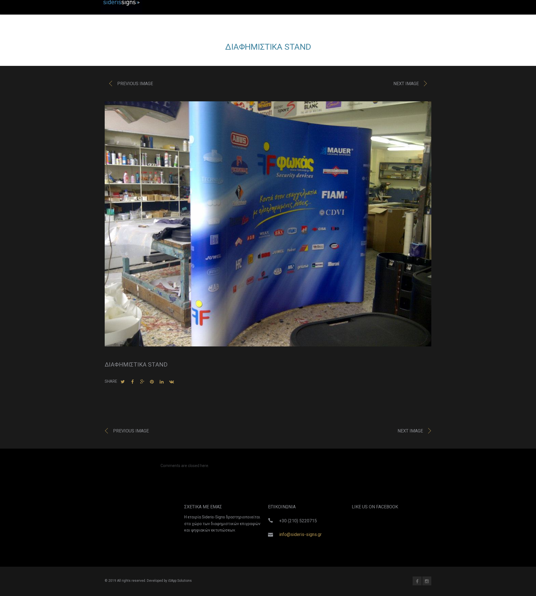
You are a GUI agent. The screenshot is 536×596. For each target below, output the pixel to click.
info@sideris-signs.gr (300, 534)
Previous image (135, 83)
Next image (406, 83)
